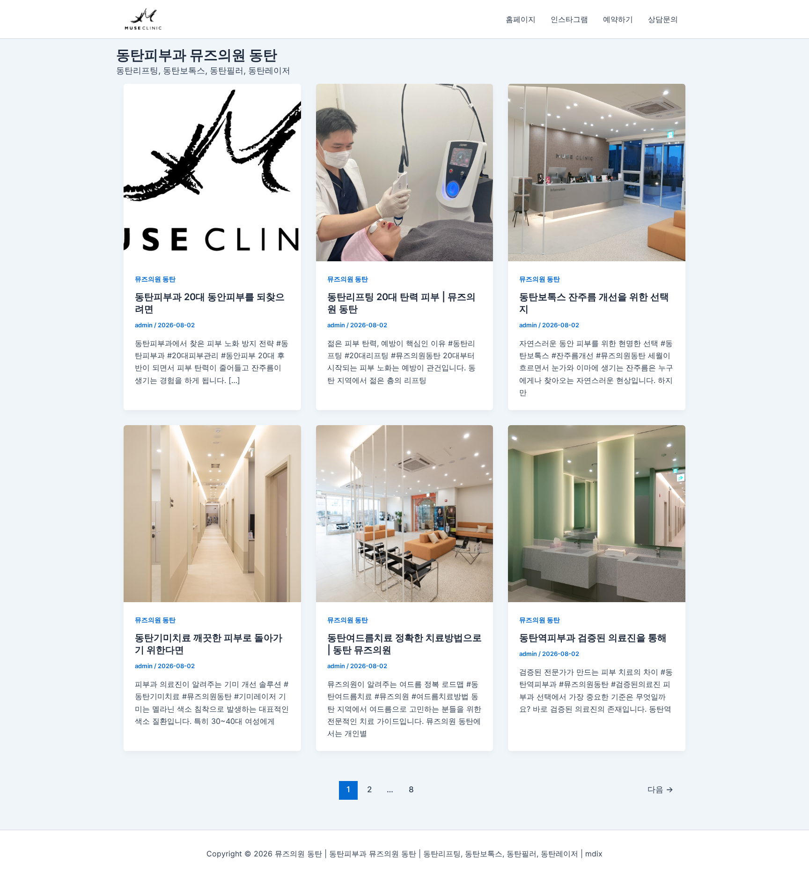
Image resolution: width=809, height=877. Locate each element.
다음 (660, 789)
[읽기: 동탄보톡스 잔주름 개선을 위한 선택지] (596, 172)
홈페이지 (521, 19)
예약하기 (618, 19)
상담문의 (663, 19)
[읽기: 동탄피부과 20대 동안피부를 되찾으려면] (212, 172)
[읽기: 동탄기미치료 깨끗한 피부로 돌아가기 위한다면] (212, 514)
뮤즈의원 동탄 (155, 279)
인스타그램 (569, 19)
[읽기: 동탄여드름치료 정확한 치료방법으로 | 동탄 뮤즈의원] (404, 514)
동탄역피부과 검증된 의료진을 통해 (593, 637)
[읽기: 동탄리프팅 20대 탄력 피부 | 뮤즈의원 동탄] (404, 172)
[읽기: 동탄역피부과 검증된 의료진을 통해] (596, 514)
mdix (594, 853)
